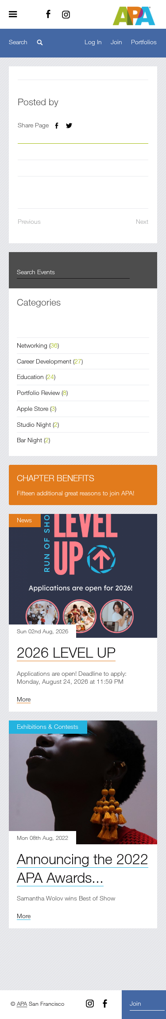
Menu (16, 15)
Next (142, 221)
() (38, 345)
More (24, 699)
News (24, 520)
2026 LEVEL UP (66, 652)
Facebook (48, 15)
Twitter (69, 125)
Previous (29, 221)
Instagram (66, 15)
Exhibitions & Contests (47, 726)
